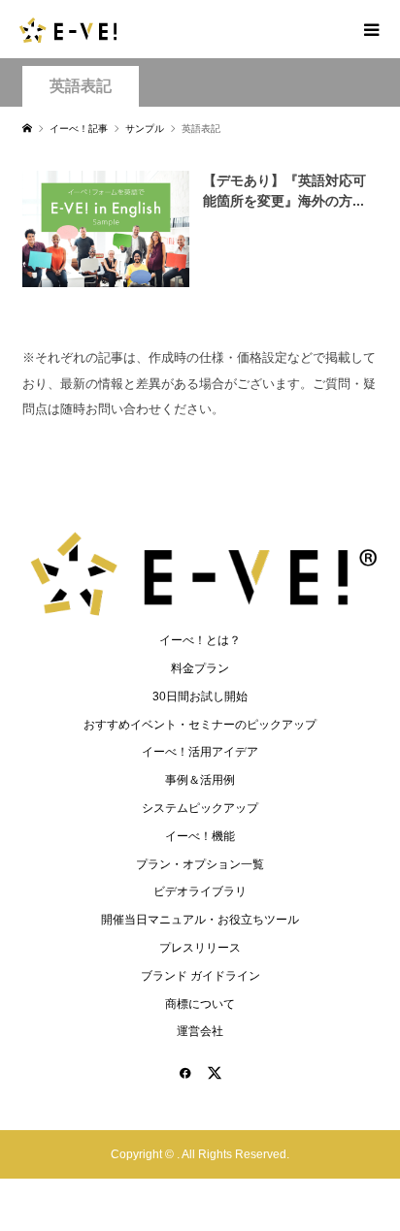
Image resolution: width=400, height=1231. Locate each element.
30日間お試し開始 (200, 696)
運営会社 (200, 1031)
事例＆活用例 (200, 780)
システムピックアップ (200, 808)
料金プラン (200, 668)
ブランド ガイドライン (200, 976)
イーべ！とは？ (200, 640)
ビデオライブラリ (200, 891)
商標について (200, 1004)
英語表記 (81, 86)
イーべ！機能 (200, 836)
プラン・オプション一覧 (200, 864)
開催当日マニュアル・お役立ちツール (200, 919)
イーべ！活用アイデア (200, 752)
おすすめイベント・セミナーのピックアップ (200, 724)
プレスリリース (200, 948)
